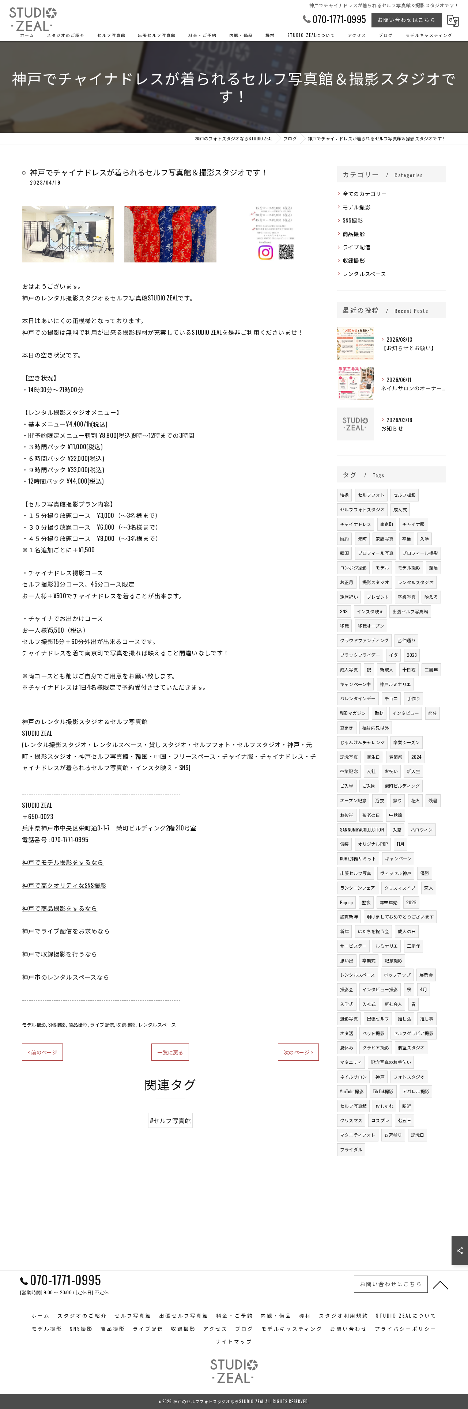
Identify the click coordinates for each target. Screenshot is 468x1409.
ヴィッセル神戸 (395, 873)
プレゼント (378, 597)
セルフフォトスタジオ (362, 509)
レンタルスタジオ (416, 582)
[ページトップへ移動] (440, 1284)
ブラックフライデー (360, 655)
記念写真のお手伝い (391, 1062)
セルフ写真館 (353, 1106)
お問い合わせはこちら (406, 19)
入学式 (347, 1004)
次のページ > (298, 1052)
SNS (344, 611)
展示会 (426, 974)
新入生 (413, 771)
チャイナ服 (413, 524)
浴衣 (379, 800)
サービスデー (353, 946)
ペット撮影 (373, 1033)
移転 (344, 625)
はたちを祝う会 (373, 931)
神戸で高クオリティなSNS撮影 (64, 885)
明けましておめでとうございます (400, 916)
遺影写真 (349, 1018)
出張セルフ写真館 (410, 611)
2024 (416, 757)
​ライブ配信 (102, 1024)
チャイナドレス (355, 524)
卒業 (406, 538)
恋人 (428, 888)
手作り (413, 698)
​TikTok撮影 (383, 1091)
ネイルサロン (353, 1076)
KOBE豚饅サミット (358, 858)
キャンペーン (398, 858)
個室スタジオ (411, 1047)
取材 (379, 713)
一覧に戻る (170, 1052)
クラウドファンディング (364, 640)
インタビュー (405, 713)
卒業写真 (407, 597)
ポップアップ (397, 974)
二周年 (431, 669)
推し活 (404, 1018)
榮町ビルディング (402, 786)
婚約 (344, 538)
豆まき (347, 727)
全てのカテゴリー (365, 193)
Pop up (346, 902)
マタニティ (351, 1062)
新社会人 (394, 1004)
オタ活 (347, 1033)
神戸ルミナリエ (395, 684)
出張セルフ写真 (355, 873)
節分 (432, 713)
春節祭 (396, 757)
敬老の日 (371, 815)
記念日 (417, 1135)
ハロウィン (422, 829)
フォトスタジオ (408, 1076)
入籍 (397, 829)
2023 (412, 655)
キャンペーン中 (355, 684)
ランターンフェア (357, 888)
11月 (400, 844)
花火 (415, 800)
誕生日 (373, 757)
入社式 (369, 1004)
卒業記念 (349, 771)
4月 (423, 989)
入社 (371, 771)
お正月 (347, 582)
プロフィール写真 (376, 553)
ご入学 (347, 786)
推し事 (427, 1018)
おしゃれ (384, 1106)
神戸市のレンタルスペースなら (65, 976)
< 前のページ (42, 1052)
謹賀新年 (349, 916)
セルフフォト (371, 495)
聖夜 (366, 902)
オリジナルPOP (373, 844)
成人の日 (407, 931)
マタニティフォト (357, 1135)
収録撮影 (126, 1024)
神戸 (379, 1076)
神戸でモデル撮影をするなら (63, 862)
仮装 (344, 844)
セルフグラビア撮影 (413, 1033)
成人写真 (349, 669)
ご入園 (369, 786)
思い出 (347, 960)
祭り (397, 800)
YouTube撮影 (352, 1091)
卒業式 (369, 960)
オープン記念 (353, 800)
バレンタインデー (358, 698)
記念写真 (349, 757)
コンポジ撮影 (353, 567)
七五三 (404, 1120)
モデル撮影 (34, 1024)
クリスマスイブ (399, 888)
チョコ (391, 698)
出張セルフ (378, 1018)
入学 (424, 538)
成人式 (400, 509)
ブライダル (351, 1149)
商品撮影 (78, 1024)
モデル (382, 567)
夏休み (347, 1047)
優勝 (424, 873)
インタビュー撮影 (380, 989)
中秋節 (396, 815)
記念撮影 (394, 960)
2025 (411, 902)
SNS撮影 (57, 1024)
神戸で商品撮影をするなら (59, 908)
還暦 (433, 567)
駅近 (406, 1106)
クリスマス (351, 1120)
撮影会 (347, 989)
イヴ (393, 655)
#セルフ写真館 (170, 1120)
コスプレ (380, 1120)
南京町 (387, 524)
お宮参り (393, 1135)
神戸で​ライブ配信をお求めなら (66, 930)
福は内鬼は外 (375, 727)
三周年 (413, 946)
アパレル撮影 (416, 1091)
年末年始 (388, 902)
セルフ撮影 (404, 495)
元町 (362, 538)
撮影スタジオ (375, 582)
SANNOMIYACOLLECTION (362, 829)
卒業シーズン (406, 742)
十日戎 (409, 669)
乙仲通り (406, 640)
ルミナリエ (386, 946)
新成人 (386, 669)
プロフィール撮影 (420, 553)
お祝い (391, 771)
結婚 (344, 495)
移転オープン (371, 625)
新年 (344, 931)
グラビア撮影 (375, 1047)
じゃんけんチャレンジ (362, 742)
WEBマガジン (353, 713)
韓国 (344, 553)
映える (431, 597)
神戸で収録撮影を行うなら (59, 953)
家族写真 (384, 538)
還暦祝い (349, 597)
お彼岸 (347, 815)
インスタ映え (370, 611)
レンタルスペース (157, 1024)
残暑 (433, 800)
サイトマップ (234, 1341)
